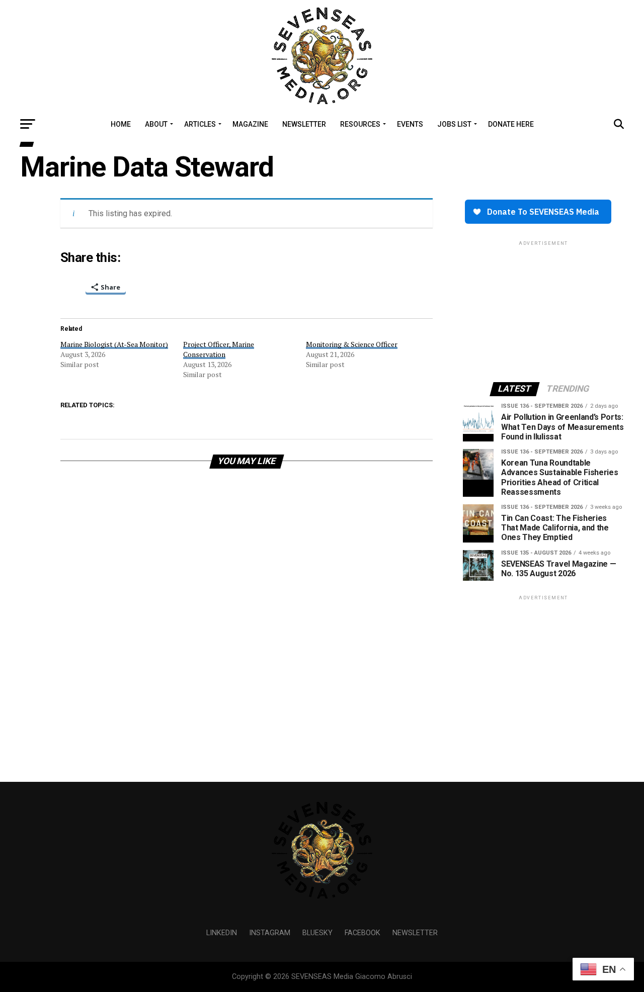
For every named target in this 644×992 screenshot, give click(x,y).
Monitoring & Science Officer (351, 344)
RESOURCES (360, 124)
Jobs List (454, 124)
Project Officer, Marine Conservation (218, 349)
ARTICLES (200, 124)
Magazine (250, 124)
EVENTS (410, 124)
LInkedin (221, 933)
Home (121, 124)
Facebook (362, 933)
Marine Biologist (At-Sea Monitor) (114, 344)
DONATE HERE (511, 124)
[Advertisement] (543, 311)
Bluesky (317, 933)
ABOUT (156, 124)
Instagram (269, 933)
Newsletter (415, 933)
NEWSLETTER (304, 124)
